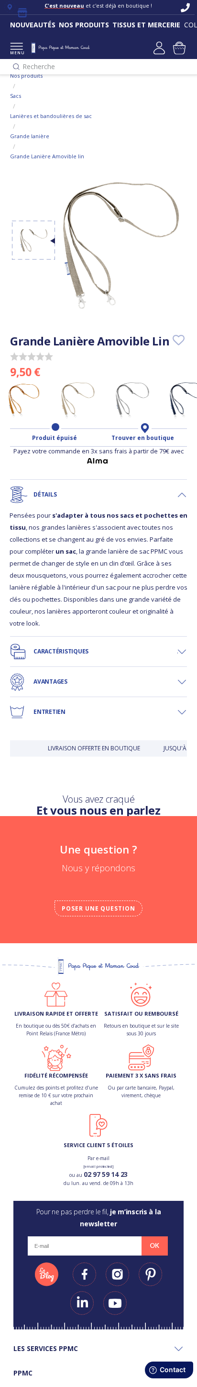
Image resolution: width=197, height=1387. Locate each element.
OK (154, 1245)
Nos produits (26, 75)
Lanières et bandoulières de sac (51, 115)
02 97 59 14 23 (106, 1174)
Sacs (15, 95)
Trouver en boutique (142, 438)
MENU (16, 52)
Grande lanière (29, 136)
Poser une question (98, 908)
